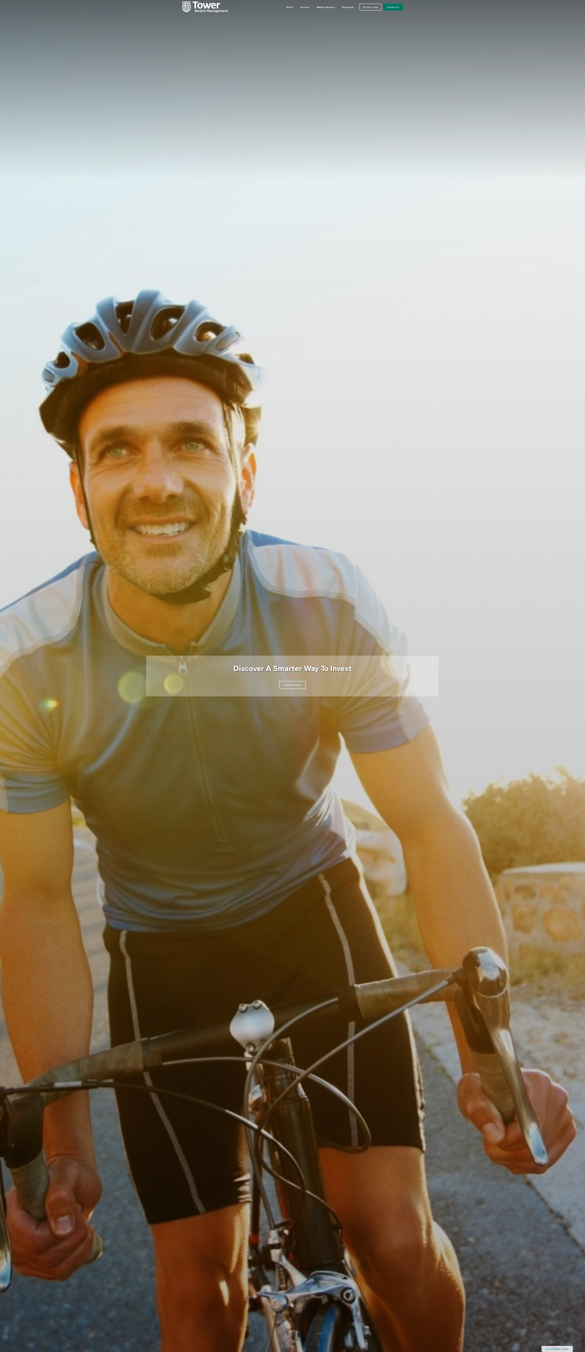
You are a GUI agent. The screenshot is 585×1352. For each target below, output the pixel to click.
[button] (289, 7)
